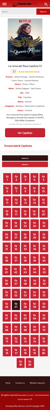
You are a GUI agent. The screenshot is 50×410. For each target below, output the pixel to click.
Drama (25, 84)
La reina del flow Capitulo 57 (25, 65)
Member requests (37, 383)
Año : (22, 93)
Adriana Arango (20, 77)
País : (20, 97)
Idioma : (21, 101)
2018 (27, 93)
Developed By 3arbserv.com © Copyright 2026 (25, 406)
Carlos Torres (17, 80)
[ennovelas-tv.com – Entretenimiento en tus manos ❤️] (25, 3)
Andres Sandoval (36, 77)
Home (8, 383)
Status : (20, 110)
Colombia (27, 97)
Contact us (20, 383)
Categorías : (10, 106)
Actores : (9, 77)
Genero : (18, 84)
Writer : (12, 88)
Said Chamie (36, 88)
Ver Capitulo (25, 132)
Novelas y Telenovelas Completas (30, 106)
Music (32, 84)
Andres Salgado (22, 88)
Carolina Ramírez (32, 80)
